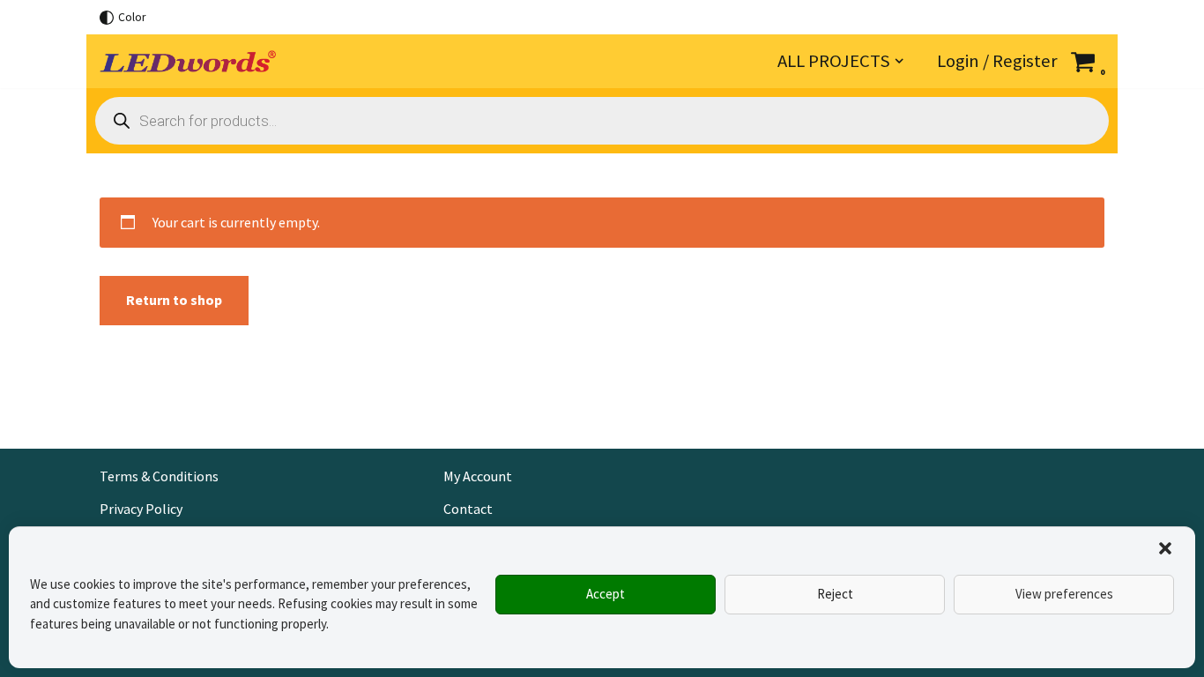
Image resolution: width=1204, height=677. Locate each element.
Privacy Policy (141, 508)
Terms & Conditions (159, 476)
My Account (477, 476)
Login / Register (997, 60)
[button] (1165, 548)
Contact (468, 508)
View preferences (1064, 593)
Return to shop (174, 300)
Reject (835, 593)
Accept (605, 593)
